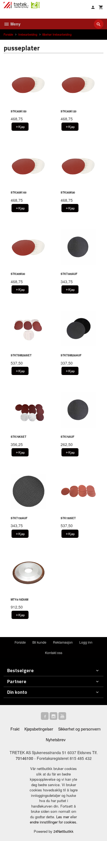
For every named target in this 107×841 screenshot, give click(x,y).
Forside (8, 34)
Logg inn (85, 642)
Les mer (63, 816)
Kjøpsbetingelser (38, 729)
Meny (15, 24)
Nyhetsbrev (56, 739)
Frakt (14, 729)
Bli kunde (39, 642)
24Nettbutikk (64, 831)
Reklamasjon (63, 642)
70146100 (24, 758)
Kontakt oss (53, 652)
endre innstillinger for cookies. (53, 822)
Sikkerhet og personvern (79, 729)
